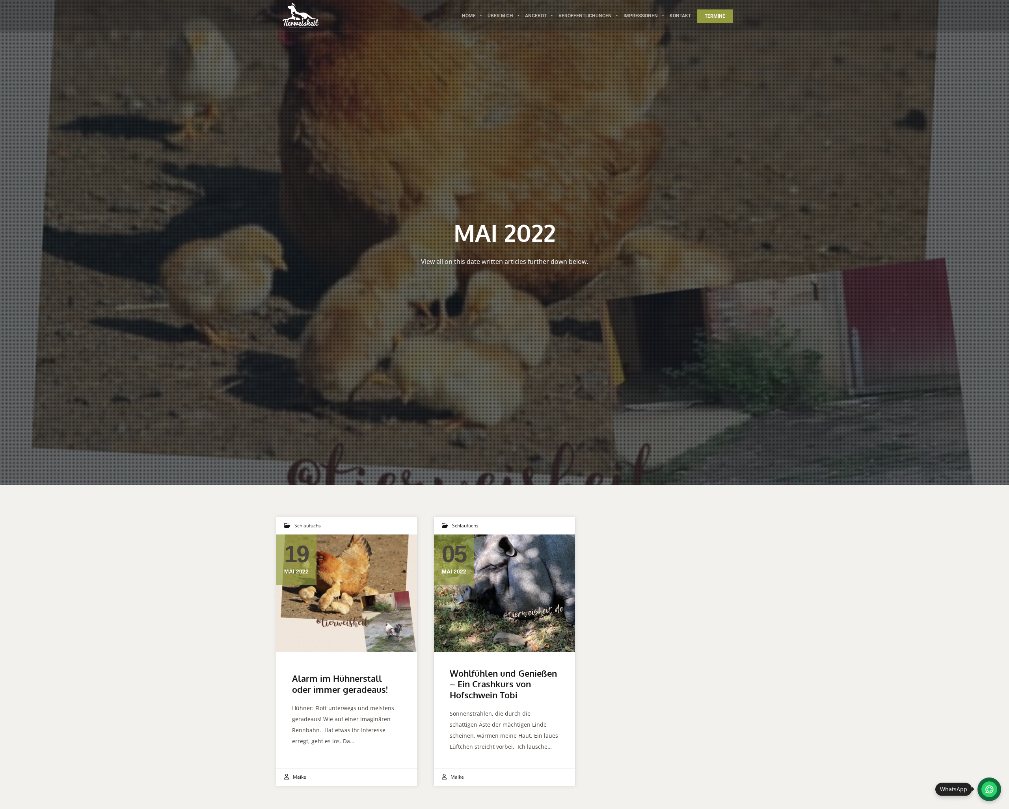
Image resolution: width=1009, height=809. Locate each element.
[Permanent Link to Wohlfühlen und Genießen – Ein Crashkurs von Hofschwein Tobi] (504, 593)
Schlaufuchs (307, 525)
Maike (299, 777)
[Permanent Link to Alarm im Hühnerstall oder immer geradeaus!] (346, 593)
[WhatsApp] (989, 789)
